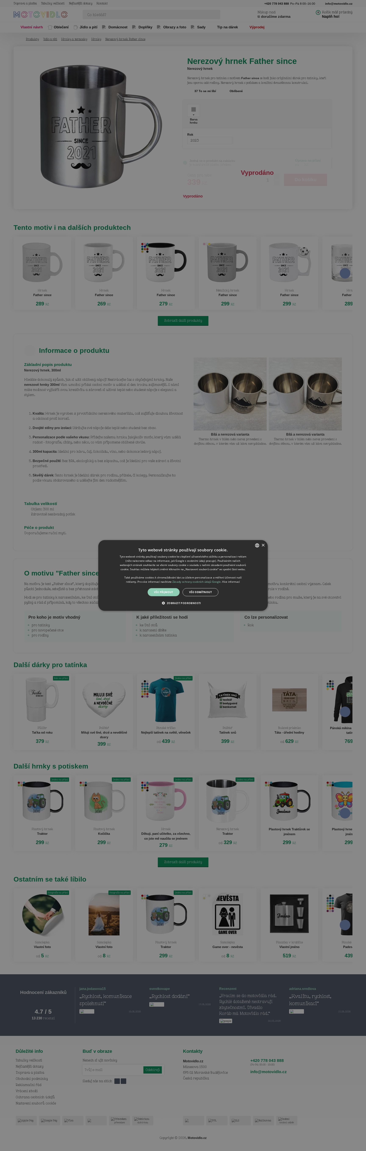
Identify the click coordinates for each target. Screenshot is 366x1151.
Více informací (231, 582)
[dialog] (183, 575)
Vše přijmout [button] (163, 592)
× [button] (263, 545)
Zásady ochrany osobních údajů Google (196, 582)
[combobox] (257, 545)
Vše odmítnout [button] (200, 592)
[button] (183, 603)
